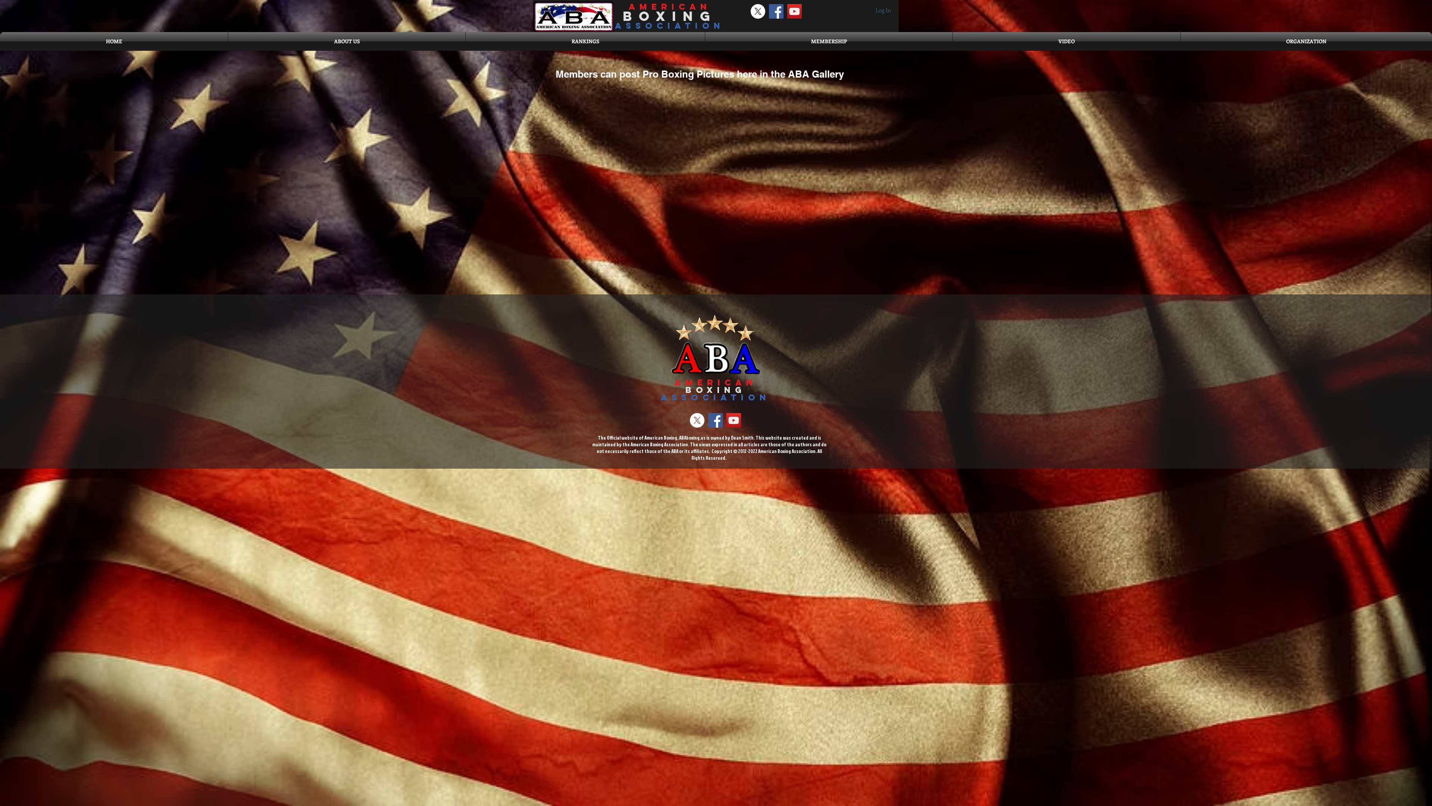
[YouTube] (794, 11)
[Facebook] (776, 11)
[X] (758, 11)
